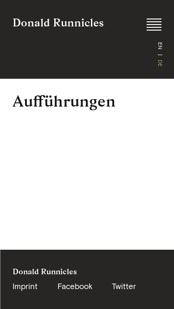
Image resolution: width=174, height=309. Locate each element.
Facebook (75, 286)
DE (160, 63)
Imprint (25, 286)
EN (160, 46)
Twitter (124, 286)
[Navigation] (154, 25)
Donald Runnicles (58, 22)
